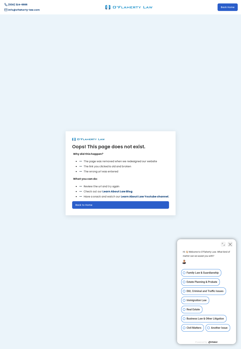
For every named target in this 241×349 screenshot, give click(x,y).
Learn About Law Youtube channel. (145, 196)
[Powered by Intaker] (213, 342)
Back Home (227, 7)
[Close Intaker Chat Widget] (230, 244)
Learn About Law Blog (117, 191)
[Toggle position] (223, 244)
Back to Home (83, 205)
